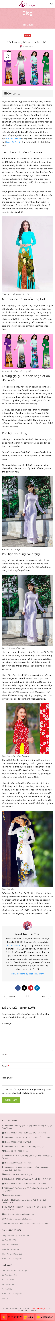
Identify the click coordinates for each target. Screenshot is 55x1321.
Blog (31, 25)
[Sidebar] (3, 399)
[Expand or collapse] (49, 93)
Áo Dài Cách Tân (9, 1240)
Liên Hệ (5, 1298)
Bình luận (7, 1023)
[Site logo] (27, 3)
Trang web (7, 1077)
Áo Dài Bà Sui (8, 1284)
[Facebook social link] (18, 988)
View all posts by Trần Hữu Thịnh (27, 973)
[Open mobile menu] (3, 4)
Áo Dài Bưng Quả (9, 1275)
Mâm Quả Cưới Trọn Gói (12, 1258)
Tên (4, 1054)
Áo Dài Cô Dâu (8, 1280)
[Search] (51, 4)
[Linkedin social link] (37, 988)
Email (5, 1066)
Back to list (27, 996)
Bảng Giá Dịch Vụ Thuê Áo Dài (15, 1235)
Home (24, 25)
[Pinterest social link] (30, 988)
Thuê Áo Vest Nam (10, 1245)
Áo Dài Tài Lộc (13, 945)
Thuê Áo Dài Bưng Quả (12, 1254)
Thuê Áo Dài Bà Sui (10, 1249)
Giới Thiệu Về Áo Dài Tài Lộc (14, 1270)
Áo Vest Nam (7, 1289)
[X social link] (24, 988)
